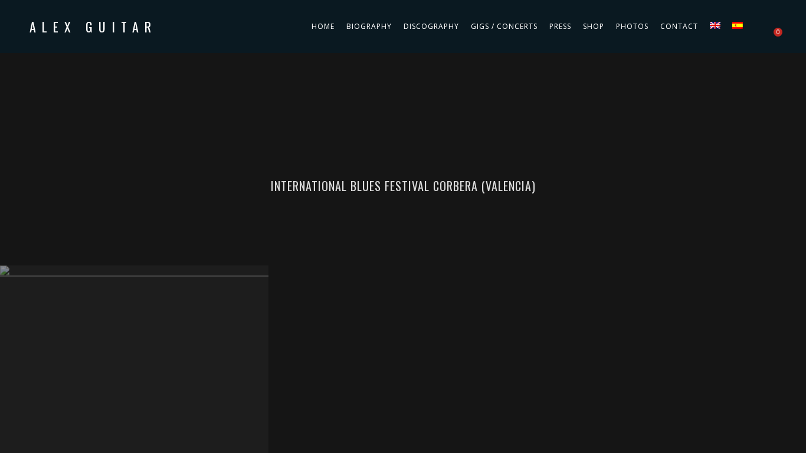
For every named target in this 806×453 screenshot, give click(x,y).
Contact (679, 26)
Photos (632, 26)
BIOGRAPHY (369, 26)
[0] (772, 26)
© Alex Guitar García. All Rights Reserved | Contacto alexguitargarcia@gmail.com (403, 276)
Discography (431, 26)
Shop (593, 26)
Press (560, 26)
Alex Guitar (93, 26)
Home (323, 26)
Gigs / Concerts (504, 26)
